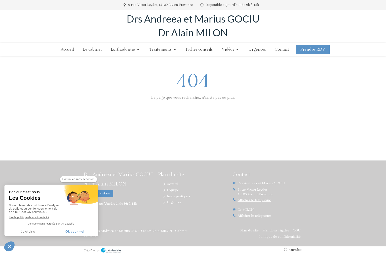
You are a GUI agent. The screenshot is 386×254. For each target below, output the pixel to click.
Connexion (293, 250)
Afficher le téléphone (254, 200)
